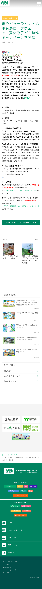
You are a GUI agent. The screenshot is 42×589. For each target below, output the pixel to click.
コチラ (26, 98)
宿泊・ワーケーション (20, 495)
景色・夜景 (33, 486)
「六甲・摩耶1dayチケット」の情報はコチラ (19, 190)
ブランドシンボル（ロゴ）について (12, 570)
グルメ (20, 486)
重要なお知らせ (9, 381)
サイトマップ (6, 564)
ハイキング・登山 (10, 486)
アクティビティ (13, 491)
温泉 (26, 486)
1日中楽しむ (26, 511)
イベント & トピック (11, 376)
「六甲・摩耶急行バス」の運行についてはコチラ (20, 206)
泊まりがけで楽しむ (20, 515)
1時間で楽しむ (15, 506)
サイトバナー (6, 572)
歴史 (30, 491)
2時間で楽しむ (26, 506)
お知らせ (7, 370)
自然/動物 (23, 491)
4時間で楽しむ (16, 511)
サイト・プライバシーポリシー (11, 561)
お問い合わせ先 (7, 567)
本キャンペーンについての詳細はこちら (21, 222)
